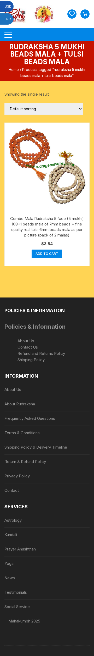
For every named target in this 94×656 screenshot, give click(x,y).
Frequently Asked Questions (29, 418)
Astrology (13, 520)
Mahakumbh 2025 (24, 621)
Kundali (10, 534)
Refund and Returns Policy (41, 353)
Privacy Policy (17, 475)
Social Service (17, 606)
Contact (11, 490)
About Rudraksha (19, 403)
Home (14, 69)
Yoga (9, 563)
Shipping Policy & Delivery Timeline (35, 447)
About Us (25, 340)
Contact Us (27, 347)
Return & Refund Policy (25, 461)
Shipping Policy (31, 359)
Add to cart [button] (47, 254)
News (9, 577)
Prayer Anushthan (20, 549)
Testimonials (15, 592)
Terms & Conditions (22, 432)
